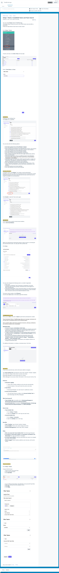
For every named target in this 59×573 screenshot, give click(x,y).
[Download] (27, 282)
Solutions (10, 6)
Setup (11, 15)
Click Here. (28, 343)
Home (3, 6)
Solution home (5, 15)
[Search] (3, 9)
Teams (14, 15)
